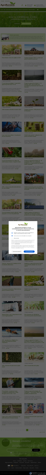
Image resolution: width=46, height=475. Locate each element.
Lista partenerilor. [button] (17, 243)
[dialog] (23, 237)
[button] (23, 238)
